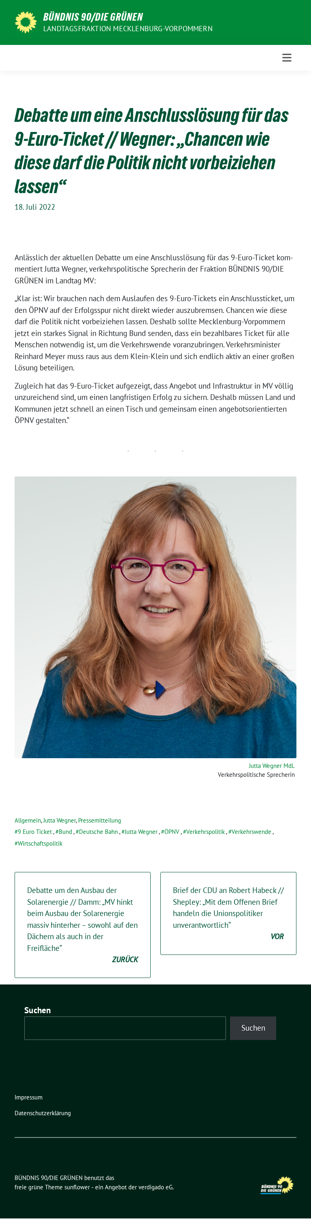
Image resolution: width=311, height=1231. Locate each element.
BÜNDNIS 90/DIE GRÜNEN (93, 17)
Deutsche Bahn (98, 832)
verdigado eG (155, 1187)
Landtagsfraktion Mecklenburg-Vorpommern (128, 28)
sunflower (77, 1187)
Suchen (37, 1010)
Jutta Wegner (59, 820)
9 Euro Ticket (35, 832)
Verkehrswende (251, 832)
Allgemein (28, 820)
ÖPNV (171, 832)
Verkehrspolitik (205, 832)
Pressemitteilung (99, 820)
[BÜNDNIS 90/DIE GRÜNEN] (26, 21)
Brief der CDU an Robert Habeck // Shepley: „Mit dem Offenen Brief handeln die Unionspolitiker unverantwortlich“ (228, 913)
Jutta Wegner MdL (272, 766)
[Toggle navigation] (286, 58)
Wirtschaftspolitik (40, 843)
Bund (65, 832)
